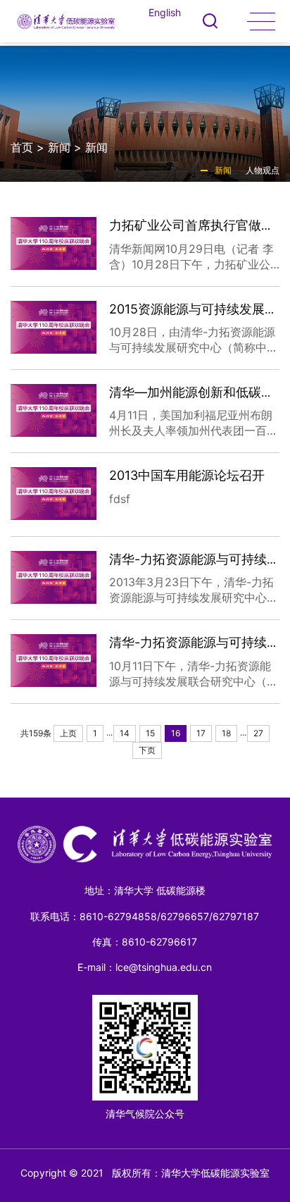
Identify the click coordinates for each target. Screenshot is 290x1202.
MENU (261, 21)
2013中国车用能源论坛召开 (187, 475)
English (165, 12)
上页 (68, 733)
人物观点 (262, 170)
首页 (22, 147)
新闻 (59, 147)
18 (226, 733)
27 (258, 733)
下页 (147, 750)
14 (125, 733)
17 (201, 733)
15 (150, 733)
